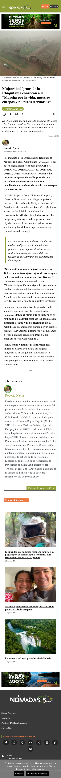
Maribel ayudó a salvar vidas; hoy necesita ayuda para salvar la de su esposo (29, 608)
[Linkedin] (47, 742)
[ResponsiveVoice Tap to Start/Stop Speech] (4, 114)
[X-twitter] (38, 742)
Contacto (5, 717)
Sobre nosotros (8, 712)
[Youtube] (30, 742)
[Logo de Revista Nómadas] (20, 7)
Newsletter (6, 727)
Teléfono (10, 755)
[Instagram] (22, 742)
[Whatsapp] (14, 742)
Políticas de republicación (14, 722)
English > (54, 6)
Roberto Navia (11, 148)
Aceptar (19, 773)
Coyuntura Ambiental (13, 108)
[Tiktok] (55, 742)
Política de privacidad (37, 773)
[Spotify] (30, 749)
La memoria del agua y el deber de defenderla (28, 658)
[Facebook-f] (6, 742)
